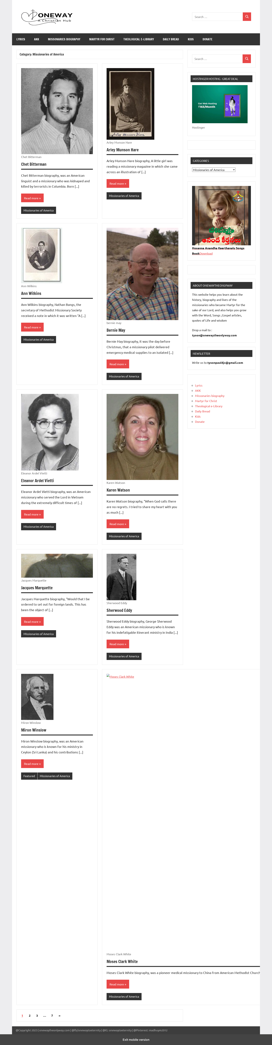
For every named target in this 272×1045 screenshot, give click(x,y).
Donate (207, 39)
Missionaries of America (38, 210)
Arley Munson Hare (123, 150)
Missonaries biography (64, 39)
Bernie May (116, 330)
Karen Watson (118, 490)
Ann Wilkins (31, 293)
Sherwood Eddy (119, 610)
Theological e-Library (138, 39)
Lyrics (20, 39)
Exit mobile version (136, 1039)
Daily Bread (171, 39)
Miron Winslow (33, 730)
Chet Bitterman (33, 164)
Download (206, 253)
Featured (29, 776)
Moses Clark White (122, 961)
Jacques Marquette (37, 588)
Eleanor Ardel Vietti (37, 480)
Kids (191, 39)
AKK (36, 39)
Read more (31, 198)
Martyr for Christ (102, 39)
